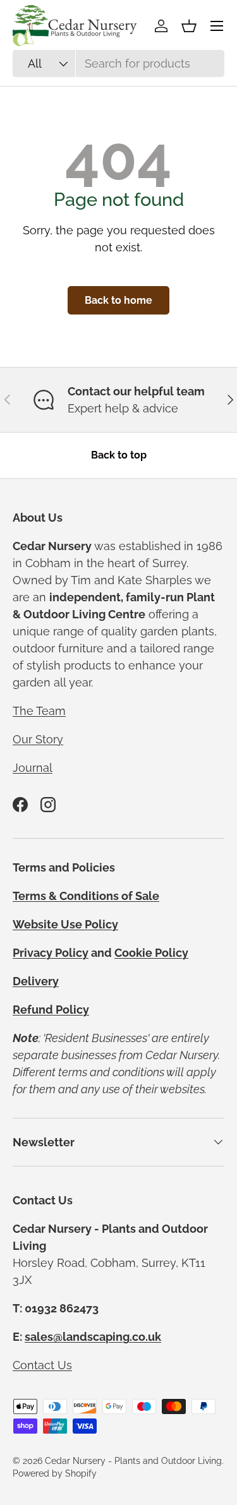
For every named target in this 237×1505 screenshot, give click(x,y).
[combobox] (118, 63)
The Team (39, 710)
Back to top (119, 455)
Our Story (38, 739)
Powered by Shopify (55, 1473)
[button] (189, 26)
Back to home (118, 300)
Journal (32, 767)
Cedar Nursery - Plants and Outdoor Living (133, 1461)
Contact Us (42, 1365)
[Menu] (217, 26)
